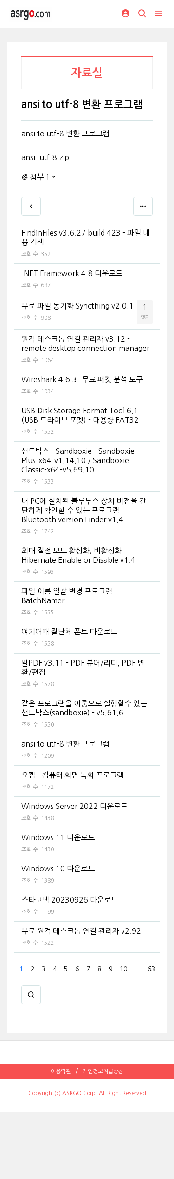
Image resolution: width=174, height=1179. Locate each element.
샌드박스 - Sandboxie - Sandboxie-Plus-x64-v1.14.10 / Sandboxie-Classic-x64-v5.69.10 (79, 460)
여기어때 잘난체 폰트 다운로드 (69, 631)
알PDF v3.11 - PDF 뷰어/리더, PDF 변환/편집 (82, 667)
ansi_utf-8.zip (45, 157)
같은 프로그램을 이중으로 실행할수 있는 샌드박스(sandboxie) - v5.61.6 (84, 708)
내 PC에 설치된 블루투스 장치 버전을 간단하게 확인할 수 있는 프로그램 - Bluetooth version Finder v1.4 (83, 510)
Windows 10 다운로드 (58, 868)
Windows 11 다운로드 (58, 837)
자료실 (87, 73)
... (137, 969)
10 (123, 969)
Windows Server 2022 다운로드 (74, 806)
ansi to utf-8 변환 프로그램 (65, 744)
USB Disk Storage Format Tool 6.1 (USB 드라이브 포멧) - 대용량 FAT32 (80, 415)
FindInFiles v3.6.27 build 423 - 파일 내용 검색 (85, 237)
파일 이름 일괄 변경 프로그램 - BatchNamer (69, 595)
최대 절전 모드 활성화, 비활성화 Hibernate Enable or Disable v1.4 (78, 555)
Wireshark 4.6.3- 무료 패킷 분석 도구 (82, 379)
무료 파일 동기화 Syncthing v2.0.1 (77, 306)
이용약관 (61, 1071)
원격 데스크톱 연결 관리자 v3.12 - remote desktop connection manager (85, 343)
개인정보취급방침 (103, 1071)
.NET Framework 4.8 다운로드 (71, 273)
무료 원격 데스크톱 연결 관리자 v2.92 (81, 931)
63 (151, 969)
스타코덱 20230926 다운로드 (69, 899)
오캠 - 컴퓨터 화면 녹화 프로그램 (72, 775)
